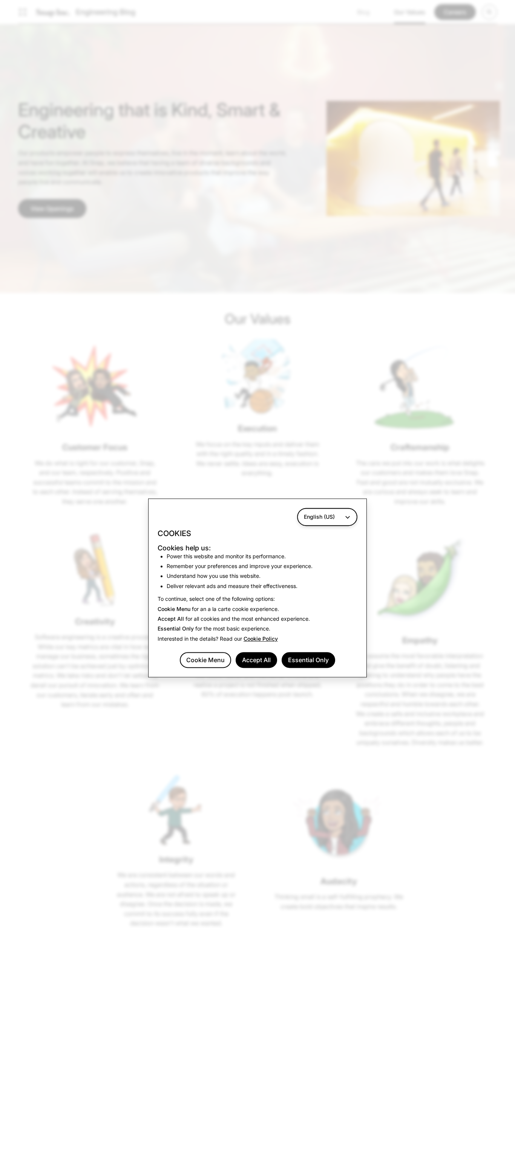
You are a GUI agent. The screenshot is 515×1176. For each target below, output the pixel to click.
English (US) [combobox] (319, 516)
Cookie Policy (261, 638)
